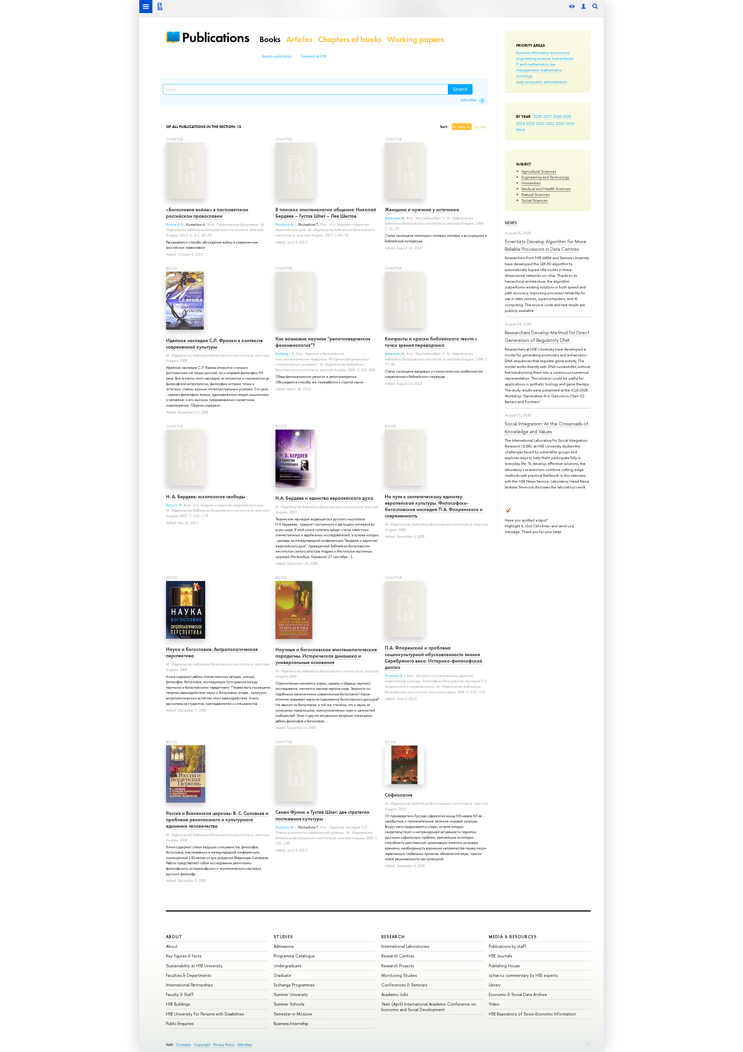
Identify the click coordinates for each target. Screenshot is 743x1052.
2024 (520, 123)
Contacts (183, 1044)
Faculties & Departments (188, 975)
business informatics (532, 52)
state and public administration (541, 81)
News (511, 223)
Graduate (282, 975)
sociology (524, 75)
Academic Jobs (394, 994)
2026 (557, 116)
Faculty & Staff (180, 994)
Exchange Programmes (294, 985)
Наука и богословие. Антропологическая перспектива (212, 652)
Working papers (415, 39)
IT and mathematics (532, 64)
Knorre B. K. (175, 224)
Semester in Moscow (293, 1014)
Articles (299, 39)
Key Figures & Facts (183, 956)
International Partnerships (189, 985)
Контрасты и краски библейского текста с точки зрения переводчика (431, 341)
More (520, 129)
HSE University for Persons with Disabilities (205, 1014)
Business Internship (291, 1023)
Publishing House (504, 965)
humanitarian (563, 58)
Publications (215, 37)
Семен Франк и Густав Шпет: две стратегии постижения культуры (322, 815)
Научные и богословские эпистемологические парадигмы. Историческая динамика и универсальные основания (326, 655)
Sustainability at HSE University (194, 965)
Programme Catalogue (294, 956)
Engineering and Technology (545, 177)
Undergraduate (288, 965)
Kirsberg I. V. (285, 353)
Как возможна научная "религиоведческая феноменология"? (322, 341)
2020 (560, 123)
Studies (283, 936)
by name (459, 126)
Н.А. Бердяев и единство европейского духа (324, 498)
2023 (530, 123)
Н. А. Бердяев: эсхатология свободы (205, 496)
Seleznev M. (395, 218)
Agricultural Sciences (539, 171)
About (174, 936)
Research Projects (397, 965)
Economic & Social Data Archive (518, 994)
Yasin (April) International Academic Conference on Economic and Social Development (428, 1006)
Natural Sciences (536, 194)
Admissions (283, 946)
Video (494, 1004)
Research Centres (397, 956)
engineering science (533, 58)
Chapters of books (349, 39)
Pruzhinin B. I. (285, 224)
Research (393, 936)
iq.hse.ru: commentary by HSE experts (523, 975)
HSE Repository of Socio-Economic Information (532, 1014)
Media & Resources (513, 936)
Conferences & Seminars (404, 985)
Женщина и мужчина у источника (422, 209)
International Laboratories (405, 946)
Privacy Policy (224, 1044)
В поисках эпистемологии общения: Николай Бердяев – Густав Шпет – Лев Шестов (325, 212)
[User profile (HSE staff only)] (583, 6)
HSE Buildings (178, 1004)
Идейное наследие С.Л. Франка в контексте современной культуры (214, 343)
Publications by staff (507, 946)
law (553, 64)
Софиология (398, 795)
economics (560, 52)
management (527, 70)
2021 (550, 123)
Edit (588, 1044)
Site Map (244, 1044)
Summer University (291, 994)
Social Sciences (535, 200)
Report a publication (277, 56)
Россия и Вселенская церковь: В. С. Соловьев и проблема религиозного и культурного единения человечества (217, 819)
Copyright (202, 1044)
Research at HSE (314, 56)
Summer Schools (289, 1004)
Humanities (531, 182)
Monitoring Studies (399, 975)
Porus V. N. (174, 505)
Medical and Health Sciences (546, 188)
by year (480, 126)
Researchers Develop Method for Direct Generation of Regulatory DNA (547, 336)
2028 (537, 116)
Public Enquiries (180, 1023)
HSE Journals (500, 956)
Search (460, 89)
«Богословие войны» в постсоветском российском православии (207, 212)
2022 (540, 123)
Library (495, 985)
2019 (570, 123)
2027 (547, 116)
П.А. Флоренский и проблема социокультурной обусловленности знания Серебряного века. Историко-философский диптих (433, 657)
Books (269, 39)
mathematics (551, 70)
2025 (567, 116)
